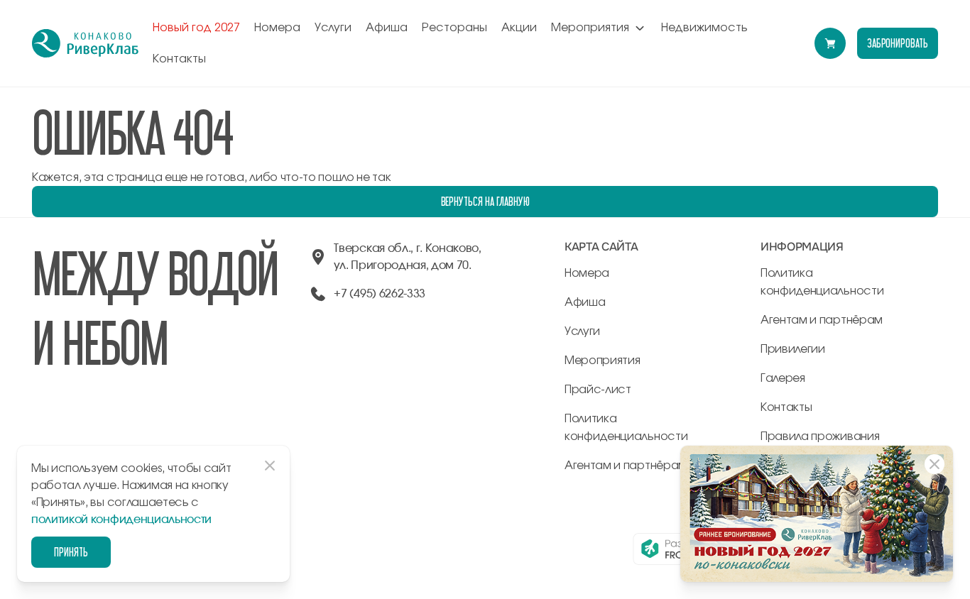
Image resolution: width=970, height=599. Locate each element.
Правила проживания (820, 436)
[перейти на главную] (85, 43)
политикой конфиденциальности (121, 519)
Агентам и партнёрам (626, 465)
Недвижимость (704, 27)
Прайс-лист (598, 389)
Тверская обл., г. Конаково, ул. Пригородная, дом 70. (407, 257)
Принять (71, 552)
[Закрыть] (934, 464)
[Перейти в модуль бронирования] (830, 43)
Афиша (387, 27)
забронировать (897, 43)
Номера (277, 27)
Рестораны (454, 27)
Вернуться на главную (485, 201)
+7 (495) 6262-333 (379, 294)
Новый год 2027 (196, 27)
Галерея (783, 378)
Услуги (333, 27)
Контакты (179, 59)
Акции (519, 27)
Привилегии (793, 349)
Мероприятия (590, 27)
